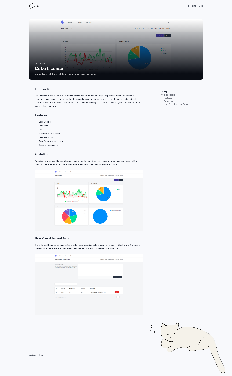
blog (41, 355)
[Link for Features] (33, 115)
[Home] (34, 6)
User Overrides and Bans (176, 104)
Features (168, 98)
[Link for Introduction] (33, 89)
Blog (201, 6)
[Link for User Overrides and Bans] (33, 238)
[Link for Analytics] (33, 154)
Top (165, 91)
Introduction (170, 95)
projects (32, 355)
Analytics (168, 101)
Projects (192, 6)
